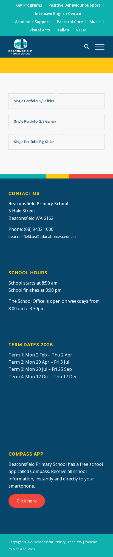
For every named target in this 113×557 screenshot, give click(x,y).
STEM (81, 30)
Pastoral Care (70, 21)
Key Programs (28, 5)
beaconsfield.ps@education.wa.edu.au (42, 236)
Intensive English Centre (58, 13)
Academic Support (32, 21)
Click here (27, 501)
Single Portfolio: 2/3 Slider (34, 101)
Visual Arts (39, 30)
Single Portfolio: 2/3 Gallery (35, 121)
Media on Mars (24, 549)
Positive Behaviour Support (74, 5)
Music (94, 21)
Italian (62, 30)
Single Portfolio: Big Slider (34, 142)
